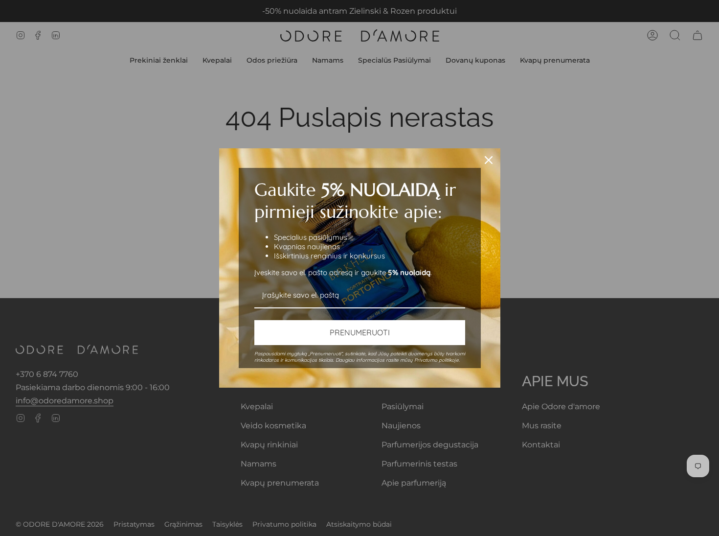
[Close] (488, 160)
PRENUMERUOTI (360, 332)
